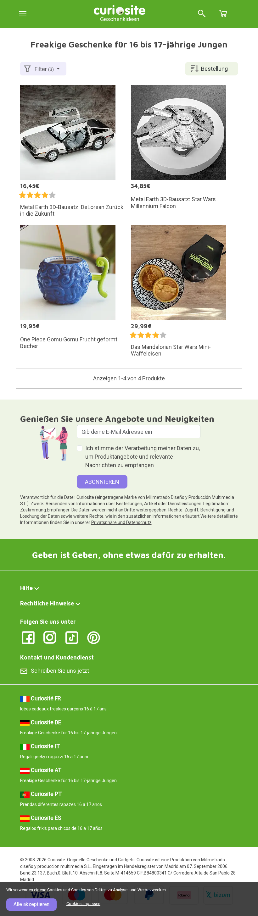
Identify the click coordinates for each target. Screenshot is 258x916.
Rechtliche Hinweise (47, 603)
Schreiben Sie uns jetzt (60, 670)
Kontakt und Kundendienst (57, 657)
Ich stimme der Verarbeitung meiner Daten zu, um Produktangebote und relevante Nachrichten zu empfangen (142, 456)
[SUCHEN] (201, 14)
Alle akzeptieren (31, 904)
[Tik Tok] (72, 637)
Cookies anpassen (83, 903)
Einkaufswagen (223, 13)
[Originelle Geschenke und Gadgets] (119, 9)
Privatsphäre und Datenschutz (121, 522)
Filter (44, 69)
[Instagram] (50, 637)
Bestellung (214, 68)
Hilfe (26, 588)
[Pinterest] (94, 637)
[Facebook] (28, 637)
